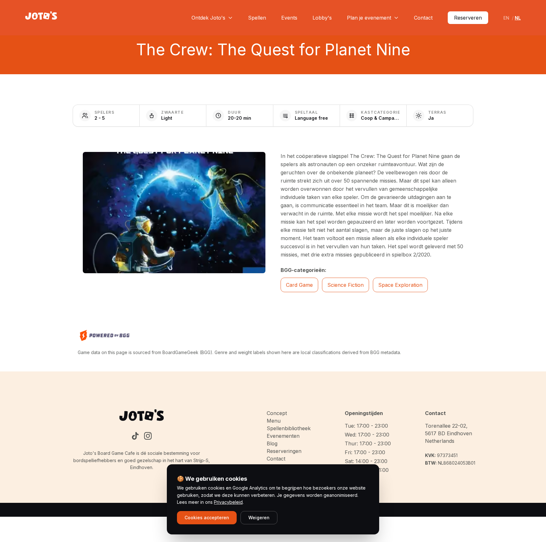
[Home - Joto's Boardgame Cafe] (41, 17)
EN (506, 18)
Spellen (257, 18)
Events (289, 18)
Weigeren (259, 517)
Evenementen (283, 436)
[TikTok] (135, 436)
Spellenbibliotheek (289, 428)
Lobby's (322, 18)
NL (518, 18)
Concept (277, 413)
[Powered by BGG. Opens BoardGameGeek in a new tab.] (104, 335)
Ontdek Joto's (208, 18)
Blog (272, 443)
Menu (274, 421)
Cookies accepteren (207, 517)
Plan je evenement (369, 18)
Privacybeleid (228, 502)
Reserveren (468, 18)
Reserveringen (284, 451)
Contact (423, 18)
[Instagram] (148, 436)
